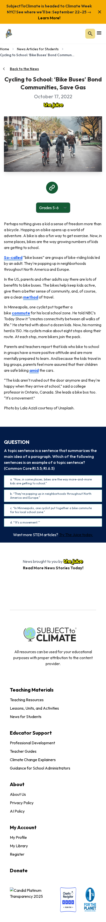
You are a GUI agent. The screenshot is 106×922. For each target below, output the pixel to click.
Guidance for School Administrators (40, 768)
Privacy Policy (22, 802)
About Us (18, 794)
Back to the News (24, 69)
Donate (19, 870)
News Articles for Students (38, 49)
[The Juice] (52, 104)
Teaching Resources (27, 699)
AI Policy (17, 811)
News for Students (25, 716)
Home (4, 49)
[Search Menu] (90, 34)
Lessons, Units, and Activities (34, 708)
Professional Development (32, 742)
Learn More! (49, 17)
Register (17, 854)
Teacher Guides (23, 751)
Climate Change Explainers (33, 759)
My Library (19, 845)
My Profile (18, 837)
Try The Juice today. (76, 534)
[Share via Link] (52, 188)
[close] (99, 11)
